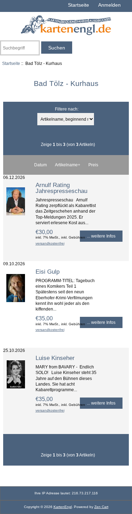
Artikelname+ (67, 164)
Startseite (78, 5)
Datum (40, 164)
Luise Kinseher (55, 357)
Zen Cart (101, 507)
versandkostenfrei (50, 243)
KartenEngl (63, 507)
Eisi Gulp (47, 271)
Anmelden (109, 5)
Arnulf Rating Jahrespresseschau (61, 187)
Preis (93, 164)
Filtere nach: (66, 109)
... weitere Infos (101, 236)
